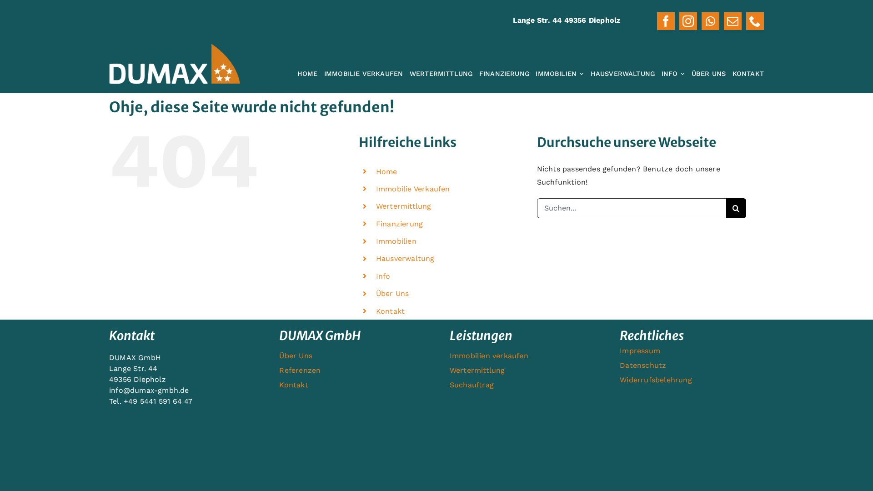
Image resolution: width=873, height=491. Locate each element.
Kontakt (390, 311)
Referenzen (300, 370)
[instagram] (688, 21)
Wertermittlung (403, 206)
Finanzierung (399, 224)
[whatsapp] (710, 21)
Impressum (640, 350)
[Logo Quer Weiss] (174, 47)
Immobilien (396, 241)
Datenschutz (643, 365)
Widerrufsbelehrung (656, 380)
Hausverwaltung (405, 258)
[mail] (733, 21)
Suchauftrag (472, 385)
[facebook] (666, 21)
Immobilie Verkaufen (413, 189)
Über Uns (392, 293)
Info (383, 276)
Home (386, 171)
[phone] (755, 21)
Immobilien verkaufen (489, 355)
